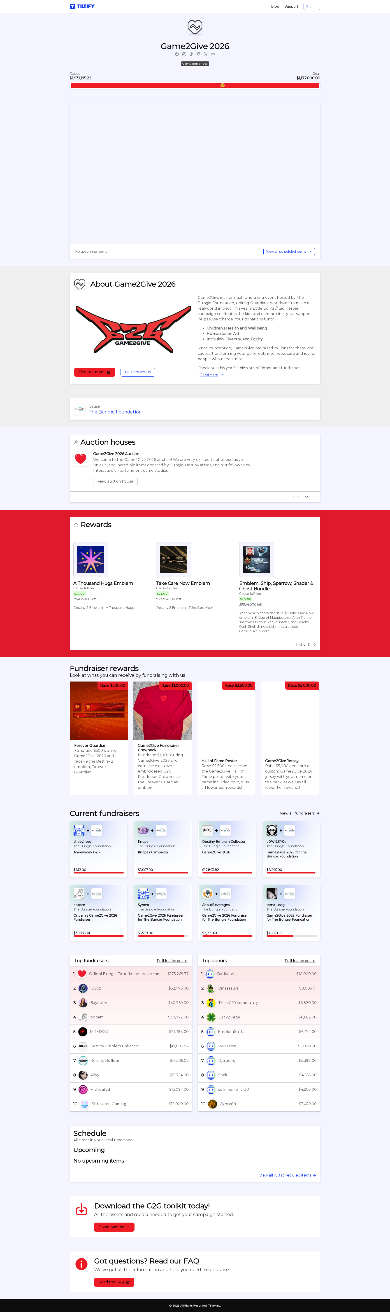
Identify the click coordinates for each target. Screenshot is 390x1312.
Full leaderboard (172, 961)
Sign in (312, 6)
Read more (209, 375)
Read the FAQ (111, 1282)
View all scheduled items (286, 252)
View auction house (115, 481)
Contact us (141, 372)
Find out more (92, 372)
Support (291, 6)
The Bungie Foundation (115, 412)
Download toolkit (114, 1227)
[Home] (82, 6)
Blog (275, 6)
